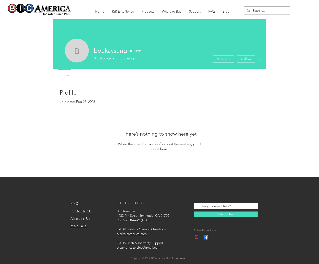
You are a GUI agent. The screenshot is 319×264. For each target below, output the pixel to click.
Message (223, 59)
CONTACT (81, 211)
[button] (123, 9)
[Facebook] (206, 237)
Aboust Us (81, 218)
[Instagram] (196, 237)
